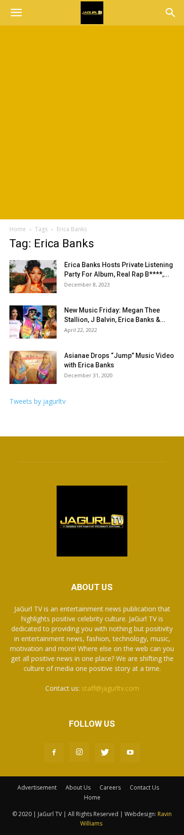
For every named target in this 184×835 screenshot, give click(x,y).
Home (17, 229)
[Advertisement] (92, 122)
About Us (78, 787)
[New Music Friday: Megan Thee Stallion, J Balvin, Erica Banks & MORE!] (33, 322)
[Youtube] (130, 752)
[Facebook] (53, 752)
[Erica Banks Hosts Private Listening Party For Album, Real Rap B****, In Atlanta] (33, 276)
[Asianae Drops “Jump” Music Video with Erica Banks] (33, 367)
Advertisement (37, 787)
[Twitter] (104, 752)
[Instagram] (79, 752)
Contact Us (144, 787)
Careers (110, 787)
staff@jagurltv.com (110, 688)
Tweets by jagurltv (37, 401)
